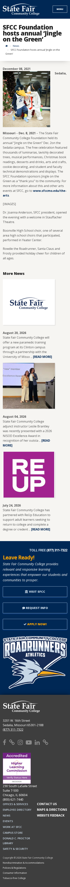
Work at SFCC (12, 827)
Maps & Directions (52, 810)
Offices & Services (15, 804)
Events (8, 821)
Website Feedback (50, 815)
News (16, 45)
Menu (60, 9)
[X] (12, 742)
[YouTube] (29, 742)
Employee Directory (17, 809)
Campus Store (13, 832)
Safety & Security (15, 849)
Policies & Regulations (14, 867)
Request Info (36, 608)
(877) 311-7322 (13, 730)
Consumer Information (15, 872)
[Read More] (42, 357)
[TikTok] (45, 742)
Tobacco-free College (14, 878)
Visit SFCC (36, 592)
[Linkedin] (37, 742)
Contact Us (47, 804)
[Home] (6, 45)
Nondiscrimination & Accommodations (23, 862)
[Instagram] (20, 742)
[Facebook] (4, 742)
